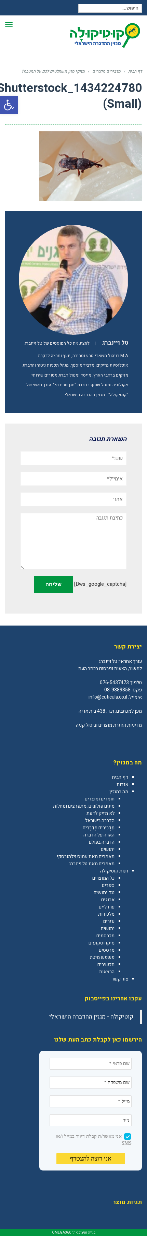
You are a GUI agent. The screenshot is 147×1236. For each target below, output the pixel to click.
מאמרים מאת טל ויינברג (92, 863)
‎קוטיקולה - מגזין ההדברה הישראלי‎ (91, 1016)
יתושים (108, 849)
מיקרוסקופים (102, 943)
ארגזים (108, 899)
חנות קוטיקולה (114, 871)
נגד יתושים (104, 892)
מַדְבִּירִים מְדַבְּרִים (99, 827)
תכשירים (106, 964)
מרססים (107, 950)
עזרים (109, 921)
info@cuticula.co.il (108, 697)
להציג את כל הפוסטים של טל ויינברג (57, 343)
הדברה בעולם (102, 842)
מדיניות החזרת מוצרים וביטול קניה (109, 725)
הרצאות (107, 971)
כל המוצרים (103, 878)
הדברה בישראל (100, 820)
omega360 (61, 1232)
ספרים (108, 885)
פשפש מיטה (102, 957)
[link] (136, 740)
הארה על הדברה (99, 835)
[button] (9, 105)
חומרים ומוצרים (100, 799)
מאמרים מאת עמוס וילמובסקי (86, 856)
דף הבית (120, 777)
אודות (122, 784)
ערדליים (107, 907)
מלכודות (106, 914)
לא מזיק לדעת (100, 813)
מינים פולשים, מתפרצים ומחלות (84, 806)
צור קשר (119, 979)
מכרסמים (105, 935)
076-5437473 (114, 682)
